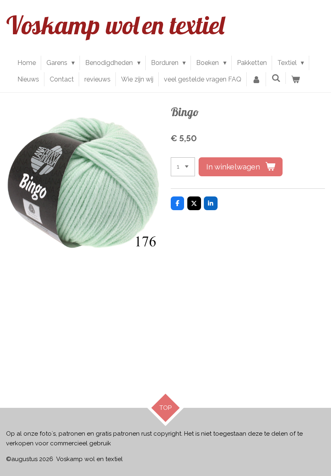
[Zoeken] (275, 78)
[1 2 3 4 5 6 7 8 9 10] (183, 166)
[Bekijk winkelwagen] (295, 79)
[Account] (256, 79)
